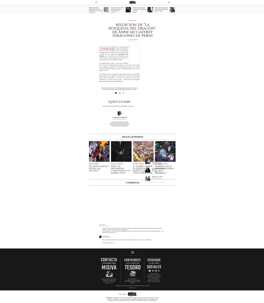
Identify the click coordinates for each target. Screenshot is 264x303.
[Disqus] (132, 206)
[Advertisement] (155, 129)
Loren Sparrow (105, 236)
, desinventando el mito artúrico (164, 169)
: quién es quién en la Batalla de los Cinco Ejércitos (142, 169)
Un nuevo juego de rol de (98, 168)
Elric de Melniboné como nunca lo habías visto (121, 169)
